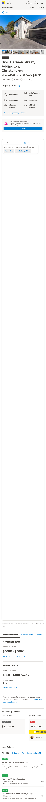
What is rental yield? (10, 687)
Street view (9, 151)
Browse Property (8, 7)
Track (24, 128)
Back (7, 12)
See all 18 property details (14, 113)
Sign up (36, 3)
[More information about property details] (19, 85)
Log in (41, 3)
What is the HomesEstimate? (14, 657)
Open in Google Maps (22, 151)
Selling (32, 7)
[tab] (12, 142)
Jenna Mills (38, 737)
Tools (40, 7)
